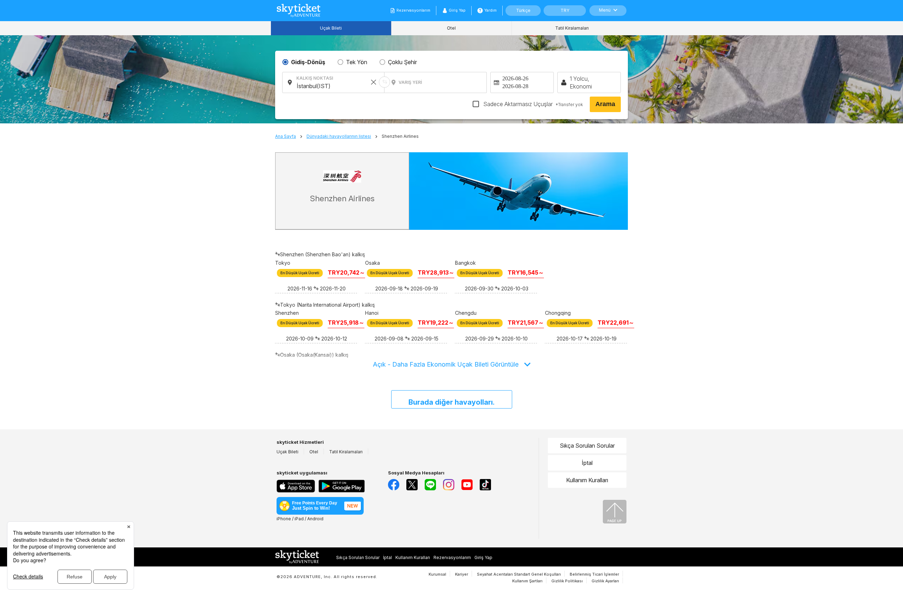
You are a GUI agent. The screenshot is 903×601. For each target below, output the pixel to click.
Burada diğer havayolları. (451, 402)
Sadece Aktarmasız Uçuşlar (532, 104)
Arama (605, 104)
